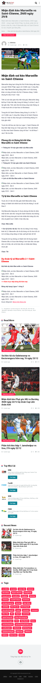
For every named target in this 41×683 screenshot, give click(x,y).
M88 (9, 470)
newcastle (26, 614)
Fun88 (10, 483)
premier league (7, 621)
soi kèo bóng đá (7, 624)
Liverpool (35, 610)
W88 (9, 496)
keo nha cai (31, 308)
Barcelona (5, 592)
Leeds (18, 610)
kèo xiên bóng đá (7, 610)
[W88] (3, 500)
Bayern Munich (17, 592)
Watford (4, 635)
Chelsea (5, 599)
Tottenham (17, 628)
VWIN (36, 676)
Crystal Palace (15, 599)
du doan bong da (15, 308)
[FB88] (3, 513)
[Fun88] (3, 487)
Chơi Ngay (12, 477)
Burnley (32, 596)
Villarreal (19, 631)
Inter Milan (26, 603)
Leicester (26, 610)
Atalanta (30, 589)
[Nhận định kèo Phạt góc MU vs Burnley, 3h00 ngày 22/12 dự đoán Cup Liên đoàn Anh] (20, 381)
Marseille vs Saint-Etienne (14, 310)
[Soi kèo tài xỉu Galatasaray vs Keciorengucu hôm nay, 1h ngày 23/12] (20, 338)
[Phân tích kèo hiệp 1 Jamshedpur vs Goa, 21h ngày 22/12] (20, 427)
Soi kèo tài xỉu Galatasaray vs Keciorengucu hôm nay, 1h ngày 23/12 (19, 357)
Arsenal (13, 589)
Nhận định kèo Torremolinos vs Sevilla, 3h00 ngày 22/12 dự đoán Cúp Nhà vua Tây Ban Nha (25, 570)
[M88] (3, 474)
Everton (18, 603)
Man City (5, 614)
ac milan (5, 589)
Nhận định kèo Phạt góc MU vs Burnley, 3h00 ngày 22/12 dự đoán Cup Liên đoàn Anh (20, 402)
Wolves (21, 635)
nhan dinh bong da (27, 310)
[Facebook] (20, 662)
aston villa (22, 589)
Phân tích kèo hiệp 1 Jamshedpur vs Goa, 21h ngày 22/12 (18, 446)
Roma (33, 621)
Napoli (18, 614)
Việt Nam (28, 631)
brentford (16, 596)
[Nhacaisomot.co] (8, 2)
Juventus (5, 606)
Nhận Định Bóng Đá (8, 35)
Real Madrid (24, 621)
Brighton (24, 596)
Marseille (4, 310)
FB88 (10, 509)
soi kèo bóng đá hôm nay (23, 624)
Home (3, 31)
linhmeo (13, 43)
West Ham (13, 635)
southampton (6, 628)
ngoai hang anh (7, 617)
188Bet (5, 676)
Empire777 (20, 678)
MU (12, 614)
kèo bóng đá (23, 308)
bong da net (6, 596)
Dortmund (26, 599)
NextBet (30, 676)
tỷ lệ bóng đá (27, 628)
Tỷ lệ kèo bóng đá (8, 631)
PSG (16, 621)
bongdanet (7, 308)
